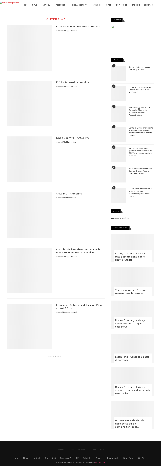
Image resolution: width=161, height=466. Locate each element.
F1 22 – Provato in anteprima (73, 82)
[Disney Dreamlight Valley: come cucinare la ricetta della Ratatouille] (132, 381)
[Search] (159, 5)
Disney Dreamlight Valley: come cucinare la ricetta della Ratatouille (132, 390)
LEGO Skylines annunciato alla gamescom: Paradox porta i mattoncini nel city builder (141, 131)
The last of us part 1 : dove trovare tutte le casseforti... (131, 292)
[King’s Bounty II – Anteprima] (29, 159)
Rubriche (96, 5)
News (34, 5)
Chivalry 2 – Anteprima (69, 193)
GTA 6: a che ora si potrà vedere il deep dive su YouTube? (140, 89)
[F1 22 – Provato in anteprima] (29, 103)
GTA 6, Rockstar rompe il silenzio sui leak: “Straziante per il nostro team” (140, 192)
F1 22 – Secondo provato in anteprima (78, 26)
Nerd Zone (135, 5)
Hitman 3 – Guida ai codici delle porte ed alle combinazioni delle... (130, 423)
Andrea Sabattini (70, 312)
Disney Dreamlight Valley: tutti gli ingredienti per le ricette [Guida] (130, 256)
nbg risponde (121, 5)
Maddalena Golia (69, 142)
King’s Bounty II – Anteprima (73, 138)
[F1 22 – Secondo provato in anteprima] (29, 48)
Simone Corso (100, 462)
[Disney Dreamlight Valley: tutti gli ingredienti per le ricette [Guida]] (132, 248)
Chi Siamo (148, 5)
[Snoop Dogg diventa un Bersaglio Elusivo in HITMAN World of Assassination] (118, 114)
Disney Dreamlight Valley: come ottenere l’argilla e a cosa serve (130, 323)
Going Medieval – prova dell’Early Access (139, 68)
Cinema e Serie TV (79, 5)
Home (26, 5)
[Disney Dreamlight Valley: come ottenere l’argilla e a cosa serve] (132, 315)
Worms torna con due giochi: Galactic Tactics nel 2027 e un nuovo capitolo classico (141, 152)
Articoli (46, 5)
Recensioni (61, 5)
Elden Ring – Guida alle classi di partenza (132, 358)
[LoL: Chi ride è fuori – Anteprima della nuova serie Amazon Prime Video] (29, 270)
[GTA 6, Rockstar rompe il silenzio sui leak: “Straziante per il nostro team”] (118, 195)
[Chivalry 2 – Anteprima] (29, 215)
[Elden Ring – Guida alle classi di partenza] (132, 348)
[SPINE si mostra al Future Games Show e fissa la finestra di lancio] (118, 174)
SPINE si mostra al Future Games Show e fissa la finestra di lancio (140, 171)
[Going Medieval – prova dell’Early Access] (118, 73)
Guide (108, 5)
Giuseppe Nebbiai (70, 31)
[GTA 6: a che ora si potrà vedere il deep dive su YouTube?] (118, 93)
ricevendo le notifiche (120, 218)
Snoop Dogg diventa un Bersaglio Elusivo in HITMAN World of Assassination (139, 111)
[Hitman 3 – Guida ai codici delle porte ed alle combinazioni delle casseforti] (132, 415)
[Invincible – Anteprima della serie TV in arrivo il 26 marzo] (29, 326)
